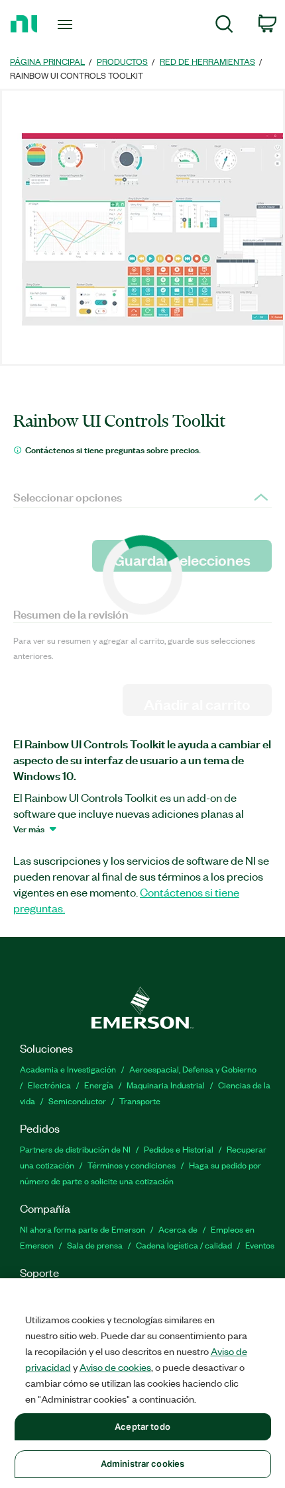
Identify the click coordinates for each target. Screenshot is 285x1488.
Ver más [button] (28, 828)
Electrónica (49, 1084)
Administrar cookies (142, 1463)
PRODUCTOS (122, 61)
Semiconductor (77, 1100)
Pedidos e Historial (178, 1149)
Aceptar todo (142, 1426)
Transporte (139, 1100)
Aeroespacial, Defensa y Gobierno (192, 1069)
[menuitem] (224, 26)
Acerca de (178, 1229)
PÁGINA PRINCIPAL (47, 61)
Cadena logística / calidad (184, 1245)
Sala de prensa (95, 1245)
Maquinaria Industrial (166, 1084)
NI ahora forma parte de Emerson (82, 1229)
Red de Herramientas (207, 61)
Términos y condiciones (131, 1165)
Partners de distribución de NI (75, 1149)
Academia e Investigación (68, 1069)
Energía (98, 1084)
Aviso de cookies (115, 1367)
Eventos (259, 1245)
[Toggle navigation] (69, 24)
